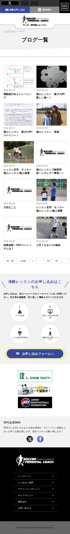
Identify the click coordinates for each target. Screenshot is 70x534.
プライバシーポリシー (29, 489)
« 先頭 (23, 261)
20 (56, 261)
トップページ (9, 31)
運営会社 (22, 502)
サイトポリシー (25, 495)
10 (48, 261)
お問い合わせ (24, 508)
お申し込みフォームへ (38, 353)
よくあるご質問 (25, 482)
